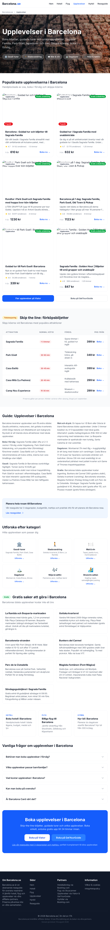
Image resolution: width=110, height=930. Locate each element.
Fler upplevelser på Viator (28, 298)
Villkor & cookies (92, 885)
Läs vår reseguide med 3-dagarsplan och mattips (35, 845)
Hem (51, 3)
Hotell (59, 3)
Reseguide (103, 3)
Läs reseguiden (13, 513)
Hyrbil (91, 3)
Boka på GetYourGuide (82, 298)
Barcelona (11, 3)
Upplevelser (79, 3)
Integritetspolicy (92, 888)
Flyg (68, 3)
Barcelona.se (7, 12)
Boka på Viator (37, 837)
